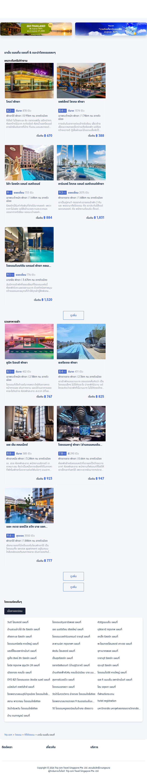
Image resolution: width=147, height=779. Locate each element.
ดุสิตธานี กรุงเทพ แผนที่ (110, 629)
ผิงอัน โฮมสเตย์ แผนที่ (63, 650)
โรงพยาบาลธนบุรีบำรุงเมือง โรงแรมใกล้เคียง (29, 694)
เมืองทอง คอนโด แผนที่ (19, 672)
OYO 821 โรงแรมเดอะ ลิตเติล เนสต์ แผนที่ (28, 679)
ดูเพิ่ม (73, 315)
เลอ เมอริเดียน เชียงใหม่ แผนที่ (68, 629)
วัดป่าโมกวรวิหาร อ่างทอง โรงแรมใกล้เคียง (73, 694)
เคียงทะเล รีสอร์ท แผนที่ (19, 636)
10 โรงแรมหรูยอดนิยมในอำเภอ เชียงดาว (72, 708)
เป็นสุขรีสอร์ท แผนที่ (62, 658)
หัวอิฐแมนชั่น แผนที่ (108, 622)
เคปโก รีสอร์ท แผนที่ (108, 636)
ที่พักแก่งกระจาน (106, 694)
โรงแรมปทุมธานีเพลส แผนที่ (66, 622)
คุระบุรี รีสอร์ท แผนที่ (108, 665)
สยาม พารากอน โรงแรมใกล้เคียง (24, 701)
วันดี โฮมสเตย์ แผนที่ (18, 622)
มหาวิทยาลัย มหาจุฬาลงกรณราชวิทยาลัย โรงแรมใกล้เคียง (120, 708)
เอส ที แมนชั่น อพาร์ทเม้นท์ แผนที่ (115, 679)
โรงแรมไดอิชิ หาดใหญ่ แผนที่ (112, 672)
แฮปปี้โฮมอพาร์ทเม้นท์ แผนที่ (22, 650)
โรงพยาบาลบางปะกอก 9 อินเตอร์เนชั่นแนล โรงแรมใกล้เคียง (74, 701)
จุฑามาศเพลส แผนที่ (108, 650)
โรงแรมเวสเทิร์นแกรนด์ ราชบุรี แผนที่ (71, 636)
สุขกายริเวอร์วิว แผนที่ (63, 679)
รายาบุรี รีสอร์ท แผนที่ (109, 658)
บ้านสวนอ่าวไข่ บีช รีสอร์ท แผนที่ (23, 629)
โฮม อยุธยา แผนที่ (107, 686)
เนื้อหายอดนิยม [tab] (15, 611)
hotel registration (107, 700)
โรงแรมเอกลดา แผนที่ (63, 686)
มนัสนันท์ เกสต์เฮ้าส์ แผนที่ (20, 686)
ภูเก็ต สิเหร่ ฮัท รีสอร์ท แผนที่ (22, 658)
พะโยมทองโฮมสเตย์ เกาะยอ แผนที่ (115, 643)
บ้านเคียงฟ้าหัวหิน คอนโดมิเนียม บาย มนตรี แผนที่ (74, 672)
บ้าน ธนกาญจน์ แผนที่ (18, 715)
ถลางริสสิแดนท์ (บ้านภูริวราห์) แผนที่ (71, 665)
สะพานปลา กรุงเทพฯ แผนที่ (66, 643)
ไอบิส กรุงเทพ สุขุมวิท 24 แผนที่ (23, 665)
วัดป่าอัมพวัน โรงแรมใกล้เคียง (22, 708)
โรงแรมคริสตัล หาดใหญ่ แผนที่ (23, 643)
